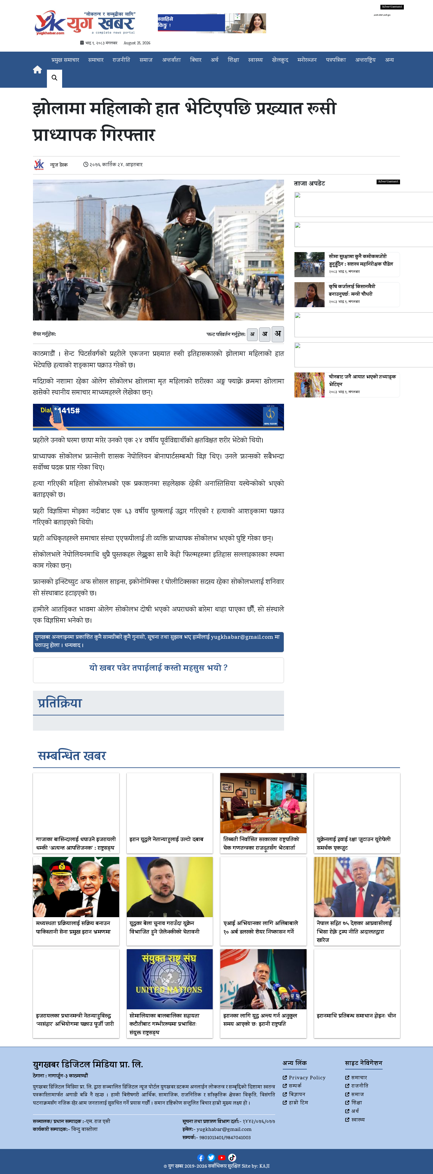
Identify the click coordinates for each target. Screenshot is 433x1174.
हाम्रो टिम (298, 1103)
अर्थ (214, 60)
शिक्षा (233, 60)
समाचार (95, 60)
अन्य (389, 60)
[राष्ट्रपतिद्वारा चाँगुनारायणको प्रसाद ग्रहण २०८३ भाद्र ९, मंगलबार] (347, 234)
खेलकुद (280, 60)
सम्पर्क (295, 1086)
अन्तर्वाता (171, 60)
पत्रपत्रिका (336, 60)
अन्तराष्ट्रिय (365, 60)
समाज (146, 60)
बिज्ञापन (297, 1095)
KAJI (264, 1167)
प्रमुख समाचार (65, 60)
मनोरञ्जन (307, 60)
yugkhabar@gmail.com (224, 1130)
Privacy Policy (307, 1078)
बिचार (195, 60)
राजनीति (121, 60)
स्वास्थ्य (256, 60)
